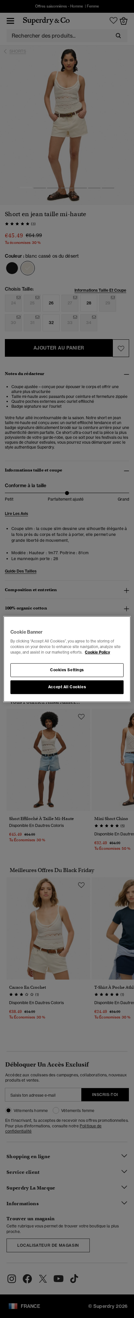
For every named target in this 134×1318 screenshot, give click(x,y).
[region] (66, 659)
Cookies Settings (67, 670)
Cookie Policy (97, 652)
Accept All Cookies (67, 687)
